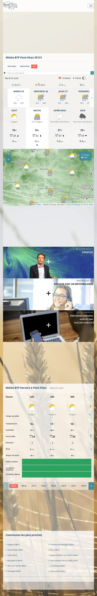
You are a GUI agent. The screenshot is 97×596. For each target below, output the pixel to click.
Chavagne (14, 571)
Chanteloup (57, 566)
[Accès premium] (48, 326)
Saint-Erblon (15, 550)
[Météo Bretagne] (10, 6)
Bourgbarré (14, 560)
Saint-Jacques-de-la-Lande (64, 560)
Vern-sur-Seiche (16, 566)
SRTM (85, 204)
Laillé (12, 555)
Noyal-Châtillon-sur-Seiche (64, 555)
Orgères (13, 544)
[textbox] (50, 73)
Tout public (11, 66)
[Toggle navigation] (91, 6)
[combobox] (50, 73)
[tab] (13, 486)
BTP (34, 66)
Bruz (54, 550)
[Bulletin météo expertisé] (48, 262)
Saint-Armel (57, 571)
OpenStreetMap (73, 204)
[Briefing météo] (48, 294)
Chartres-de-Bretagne (62, 544)
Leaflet (38, 204)
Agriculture (24, 66)
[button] (17, 186)
